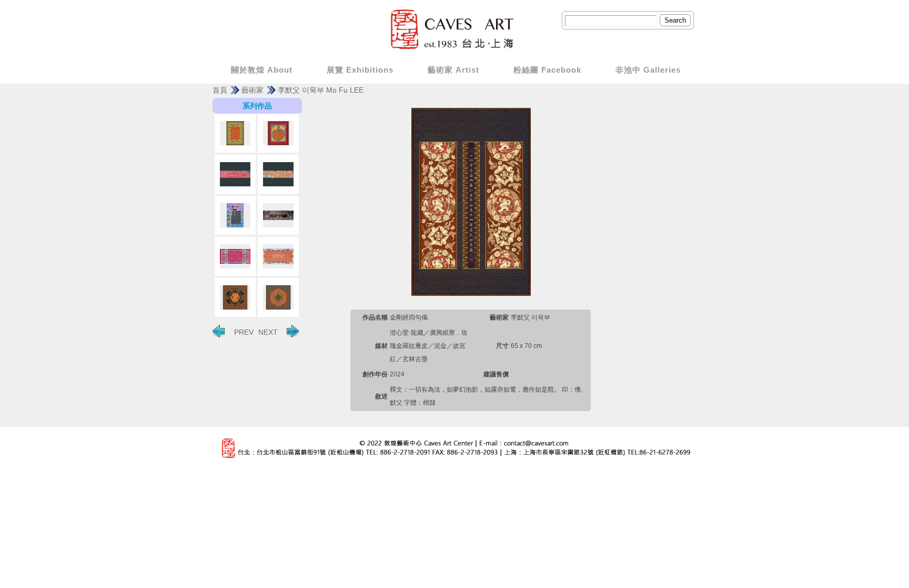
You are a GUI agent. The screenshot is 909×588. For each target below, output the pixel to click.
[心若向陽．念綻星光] (278, 215)
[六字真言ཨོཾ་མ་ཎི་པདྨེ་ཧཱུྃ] (278, 297)
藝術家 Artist (453, 69)
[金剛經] (278, 256)
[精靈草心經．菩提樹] (235, 215)
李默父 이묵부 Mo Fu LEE (320, 90)
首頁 (220, 90)
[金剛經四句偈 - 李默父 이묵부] (471, 201)
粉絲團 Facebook (547, 69)
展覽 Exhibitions (360, 69)
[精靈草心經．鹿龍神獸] (235, 256)
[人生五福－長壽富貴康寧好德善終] (235, 297)
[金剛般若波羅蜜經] (235, 133)
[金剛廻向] (278, 133)
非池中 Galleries (648, 69)
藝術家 (252, 90)
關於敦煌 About (261, 69)
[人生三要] (235, 174)
